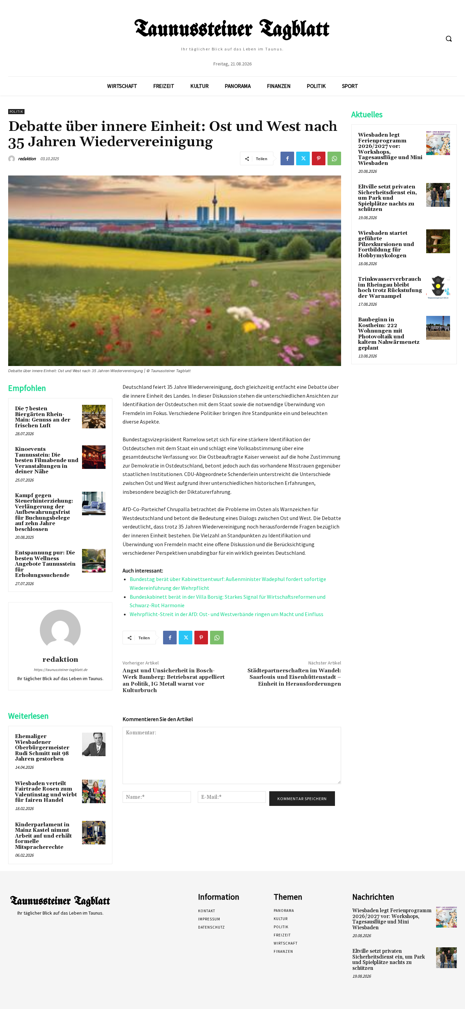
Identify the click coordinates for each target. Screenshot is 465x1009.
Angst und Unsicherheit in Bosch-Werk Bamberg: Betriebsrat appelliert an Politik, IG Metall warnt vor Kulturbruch (174, 680)
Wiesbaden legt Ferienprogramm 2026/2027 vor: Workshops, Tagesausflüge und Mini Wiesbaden (390, 149)
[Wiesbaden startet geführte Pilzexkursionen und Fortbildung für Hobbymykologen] (438, 241)
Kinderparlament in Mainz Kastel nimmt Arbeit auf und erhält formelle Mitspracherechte (43, 836)
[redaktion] (12, 158)
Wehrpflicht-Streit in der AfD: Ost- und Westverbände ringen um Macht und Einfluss (226, 614)
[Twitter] (303, 158)
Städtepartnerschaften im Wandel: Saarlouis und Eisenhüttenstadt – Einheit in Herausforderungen (294, 677)
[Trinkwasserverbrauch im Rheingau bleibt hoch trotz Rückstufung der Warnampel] (438, 287)
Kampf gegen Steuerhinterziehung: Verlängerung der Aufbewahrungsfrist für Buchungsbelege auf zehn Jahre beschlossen (44, 512)
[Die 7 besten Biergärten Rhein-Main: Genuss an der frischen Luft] (94, 416)
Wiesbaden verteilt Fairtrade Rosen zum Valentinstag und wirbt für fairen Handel (46, 792)
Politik (16, 111)
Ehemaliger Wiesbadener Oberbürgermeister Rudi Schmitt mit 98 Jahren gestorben (42, 747)
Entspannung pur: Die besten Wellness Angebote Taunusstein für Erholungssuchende (45, 564)
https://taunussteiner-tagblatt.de (60, 669)
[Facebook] (287, 158)
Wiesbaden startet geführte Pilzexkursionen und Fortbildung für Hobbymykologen (386, 244)
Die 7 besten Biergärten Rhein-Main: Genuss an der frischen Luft (42, 417)
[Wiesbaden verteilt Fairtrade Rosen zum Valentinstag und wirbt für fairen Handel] (94, 791)
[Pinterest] (318, 158)
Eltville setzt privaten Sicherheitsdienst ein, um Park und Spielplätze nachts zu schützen (387, 198)
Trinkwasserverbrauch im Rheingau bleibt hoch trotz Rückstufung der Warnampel (390, 288)
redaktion (27, 159)
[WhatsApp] (334, 158)
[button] (448, 38)
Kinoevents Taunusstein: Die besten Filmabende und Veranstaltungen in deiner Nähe (46, 460)
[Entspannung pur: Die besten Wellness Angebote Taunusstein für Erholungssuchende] (94, 560)
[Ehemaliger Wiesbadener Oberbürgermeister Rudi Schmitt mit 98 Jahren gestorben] (94, 744)
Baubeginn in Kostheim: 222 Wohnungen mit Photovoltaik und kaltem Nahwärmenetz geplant (388, 334)
